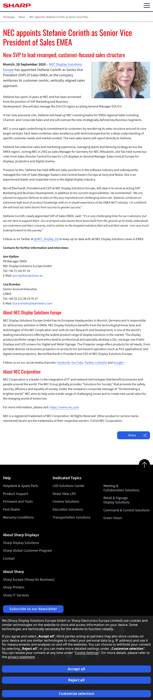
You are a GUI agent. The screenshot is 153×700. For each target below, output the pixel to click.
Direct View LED (64, 493)
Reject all (76, 680)
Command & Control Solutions (126, 510)
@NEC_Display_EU (46, 239)
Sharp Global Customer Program (27, 550)
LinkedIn (101, 362)
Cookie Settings (87, 653)
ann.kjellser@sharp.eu (28, 275)
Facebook (63, 362)
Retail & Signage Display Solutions (116, 500)
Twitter (89, 362)
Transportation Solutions (71, 517)
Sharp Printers (14, 587)
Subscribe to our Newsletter (33, 608)
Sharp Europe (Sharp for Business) (29, 579)
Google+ (119, 362)
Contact (9, 558)
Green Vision (112, 518)
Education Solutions (68, 509)
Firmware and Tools (18, 501)
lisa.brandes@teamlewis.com (32, 303)
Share (132, 435)
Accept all (76, 669)
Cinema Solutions (66, 501)
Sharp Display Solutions (21, 542)
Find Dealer (11, 509)
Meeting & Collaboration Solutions (121, 488)
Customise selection (76, 693)
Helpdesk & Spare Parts (20, 485)
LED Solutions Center (68, 485)
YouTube (77, 362)
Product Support (15, 493)
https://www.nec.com (64, 407)
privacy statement (21, 657)
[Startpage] (17, 6)
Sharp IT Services (16, 595)
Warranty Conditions (18, 517)
